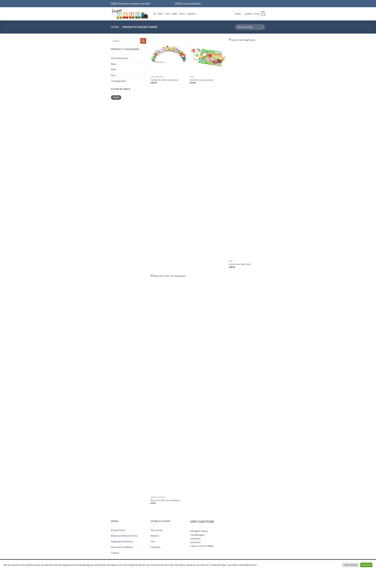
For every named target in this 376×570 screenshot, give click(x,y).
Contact (191, 14)
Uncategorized (118, 80)
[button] (238, 14)
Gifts (182, 14)
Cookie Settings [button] (350, 565)
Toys (167, 14)
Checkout (155, 547)
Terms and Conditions (122, 547)
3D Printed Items (119, 58)
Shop (160, 14)
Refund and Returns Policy (124, 535)
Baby (174, 14)
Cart (153, 541)
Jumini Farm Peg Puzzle (239, 264)
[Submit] (143, 41)
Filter (116, 97)
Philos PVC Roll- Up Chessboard (165, 500)
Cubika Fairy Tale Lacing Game (164, 80)
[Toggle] (144, 64)
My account (156, 530)
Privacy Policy (118, 530)
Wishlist (155, 535)
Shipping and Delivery (122, 541)
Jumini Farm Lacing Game (201, 80)
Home (115, 27)
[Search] (154, 14)
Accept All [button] (366, 565)
